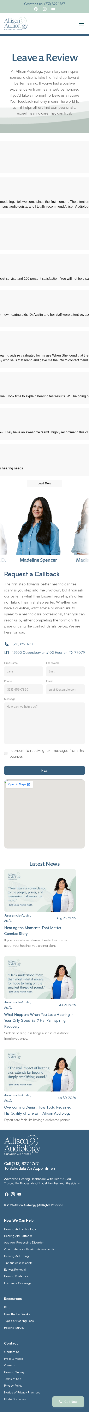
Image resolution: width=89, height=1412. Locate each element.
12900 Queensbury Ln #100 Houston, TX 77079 (48, 652)
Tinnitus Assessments (18, 1263)
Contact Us (11, 1351)
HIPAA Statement (15, 1399)
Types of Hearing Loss (19, 1320)
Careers (9, 1365)
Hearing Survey (14, 1327)
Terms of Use (12, 1379)
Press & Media (13, 1358)
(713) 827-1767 (54, 4)
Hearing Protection (16, 1276)
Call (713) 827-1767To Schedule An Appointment (30, 1166)
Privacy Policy (13, 1385)
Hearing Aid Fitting (16, 1256)
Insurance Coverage (17, 1283)
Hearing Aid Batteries (18, 1235)
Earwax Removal (15, 1269)
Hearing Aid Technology (20, 1229)
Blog (7, 1307)
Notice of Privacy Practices (22, 1392)
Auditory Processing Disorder (24, 1242)
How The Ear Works (17, 1314)
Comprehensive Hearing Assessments (29, 1249)
